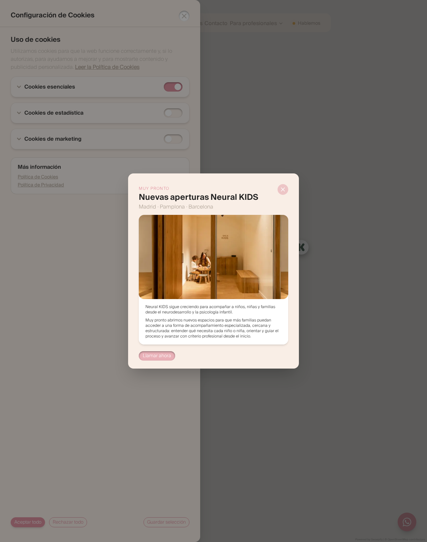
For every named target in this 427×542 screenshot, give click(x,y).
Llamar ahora (157, 356)
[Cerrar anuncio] (283, 189)
